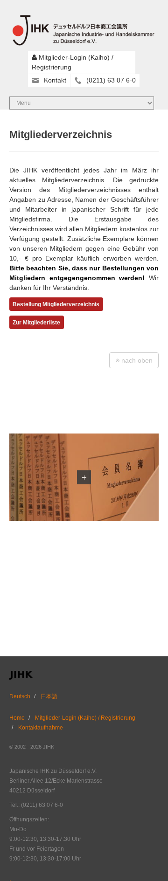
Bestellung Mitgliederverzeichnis (56, 304)
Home (17, 718)
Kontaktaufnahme (40, 727)
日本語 (49, 696)
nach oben (136, 360)
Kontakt (55, 80)
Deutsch (19, 696)
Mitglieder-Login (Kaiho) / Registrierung (85, 718)
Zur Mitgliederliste (36, 322)
